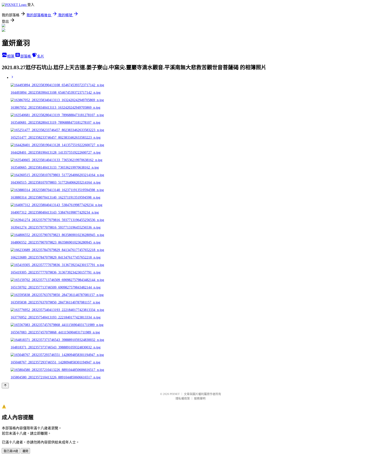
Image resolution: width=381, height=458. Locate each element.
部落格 (26, 56)
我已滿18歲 (11, 451)
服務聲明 (199, 398)
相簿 (11, 56)
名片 (40, 56)
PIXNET (175, 394)
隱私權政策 (183, 398)
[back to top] (5, 385)
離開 (25, 451)
